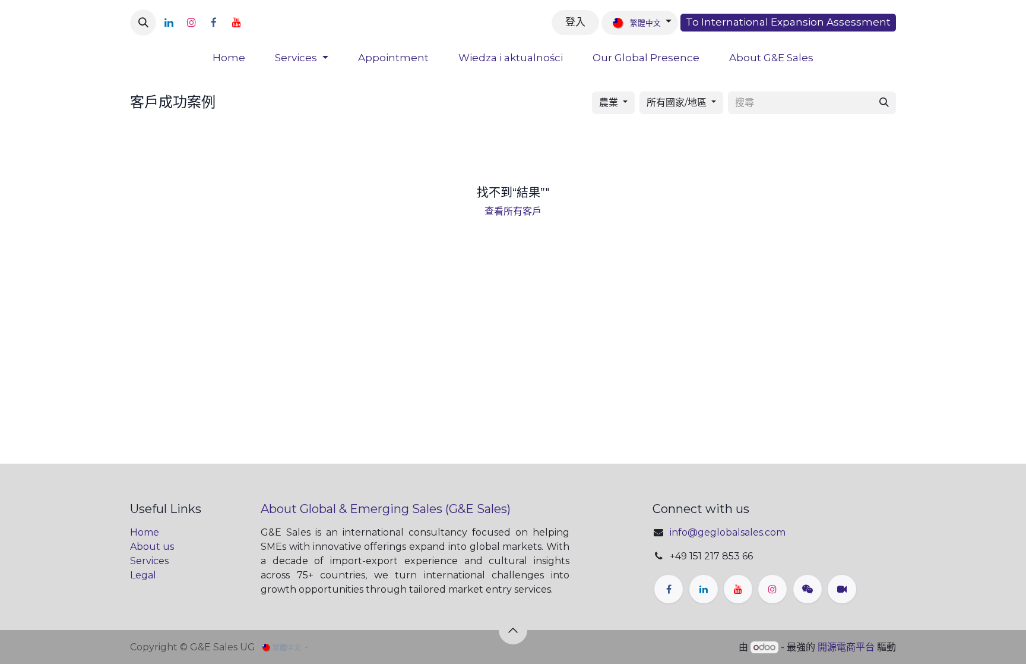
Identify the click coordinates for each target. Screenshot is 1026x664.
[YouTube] (236, 22)
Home (144, 532)
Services (149, 561)
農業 (608, 102)
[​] (253, 22)
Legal (143, 575)
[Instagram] (191, 22)
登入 (575, 22)
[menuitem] (229, 58)
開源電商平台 (846, 647)
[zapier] (807, 589)
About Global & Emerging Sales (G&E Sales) (386, 509)
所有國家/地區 (677, 102)
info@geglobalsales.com (728, 532)
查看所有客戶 (513, 211)
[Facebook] (214, 22)
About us (152, 546)
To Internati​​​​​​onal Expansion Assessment (788, 22)
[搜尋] (884, 103)
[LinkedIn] (169, 22)
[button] (143, 23)
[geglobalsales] (842, 589)
